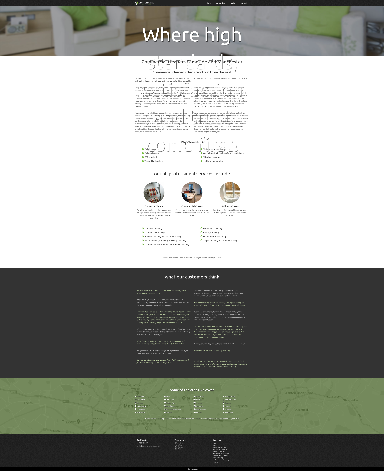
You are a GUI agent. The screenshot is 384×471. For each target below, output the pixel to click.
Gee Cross (170, 399)
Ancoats (198, 412)
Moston (227, 406)
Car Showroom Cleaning (220, 460)
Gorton (169, 412)
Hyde (168, 396)
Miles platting (229, 396)
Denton (139, 403)
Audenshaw (141, 406)
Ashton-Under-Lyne (173, 409)
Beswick (198, 403)
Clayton (227, 403)
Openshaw (199, 396)
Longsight (199, 406)
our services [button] (220, 3)
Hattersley (228, 412)
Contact (215, 462)
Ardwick (198, 399)
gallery (233, 3)
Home (214, 443)
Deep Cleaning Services (220, 456)
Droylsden (140, 399)
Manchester (170, 406)
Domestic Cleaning (218, 451)
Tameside (140, 396)
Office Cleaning (217, 458)
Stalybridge (170, 403)
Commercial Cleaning (219, 449)
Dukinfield (140, 409)
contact (244, 3)
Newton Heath (230, 399)
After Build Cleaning (219, 447)
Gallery (214, 445)
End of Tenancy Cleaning (220, 453)
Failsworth (140, 412)
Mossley (227, 409)
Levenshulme (200, 409)
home (209, 3)
